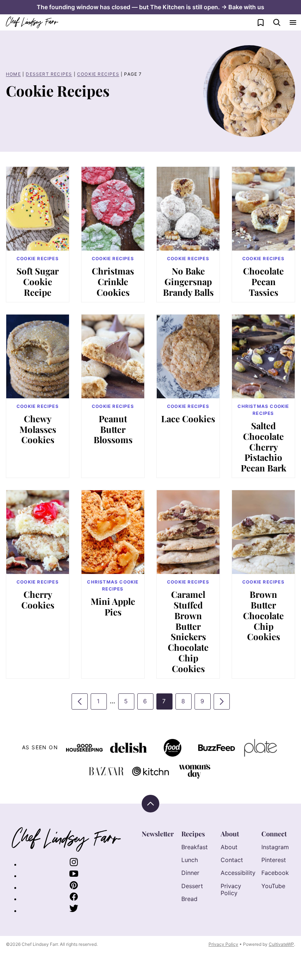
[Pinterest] (73, 887)
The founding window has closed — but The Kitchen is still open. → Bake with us (150, 7)
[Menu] (293, 22)
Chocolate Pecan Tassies (263, 281)
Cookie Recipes (98, 74)
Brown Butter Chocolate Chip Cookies (263, 615)
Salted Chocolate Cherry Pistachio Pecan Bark (263, 447)
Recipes (193, 833)
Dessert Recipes (49, 74)
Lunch (189, 860)
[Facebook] (73, 898)
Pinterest (273, 860)
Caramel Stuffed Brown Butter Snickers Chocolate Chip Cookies (188, 631)
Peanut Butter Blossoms (113, 429)
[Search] (277, 22)
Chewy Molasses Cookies (37, 429)
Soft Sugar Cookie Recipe (38, 281)
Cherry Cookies (37, 599)
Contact (232, 860)
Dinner (190, 872)
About (230, 833)
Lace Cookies (188, 418)
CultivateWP (281, 944)
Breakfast (194, 847)
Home (13, 74)
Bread (189, 898)
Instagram (275, 847)
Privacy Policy (231, 889)
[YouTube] (73, 875)
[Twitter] (73, 910)
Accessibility (238, 872)
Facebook (275, 872)
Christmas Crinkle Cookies (113, 281)
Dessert (192, 886)
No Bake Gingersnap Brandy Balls (188, 281)
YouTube (273, 886)
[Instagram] (73, 864)
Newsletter (158, 833)
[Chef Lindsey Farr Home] (32, 22)
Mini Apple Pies (113, 606)
